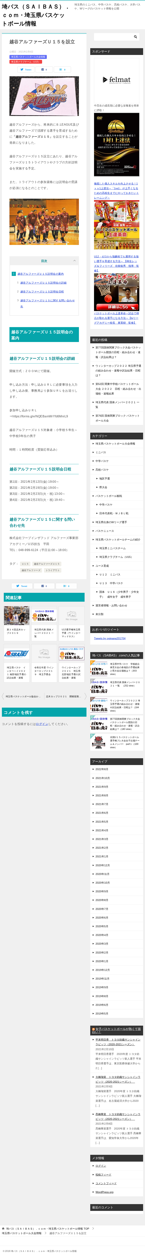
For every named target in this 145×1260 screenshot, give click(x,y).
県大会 (103, 487)
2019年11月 (103, 978)
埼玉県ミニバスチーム (112, 548)
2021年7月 (102, 804)
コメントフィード (106, 1183)
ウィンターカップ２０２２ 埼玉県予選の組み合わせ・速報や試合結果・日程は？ (118, 370)
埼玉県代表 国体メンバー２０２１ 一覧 (44, 633)
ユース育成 (102, 565)
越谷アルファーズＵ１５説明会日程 (42, 291)
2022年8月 (102, 769)
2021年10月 (103, 778)
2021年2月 (102, 847)
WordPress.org (104, 1192)
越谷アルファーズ (31, 570)
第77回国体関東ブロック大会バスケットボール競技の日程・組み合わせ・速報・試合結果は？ (118, 352)
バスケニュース (105, 530)
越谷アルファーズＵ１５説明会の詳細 (43, 282)
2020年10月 (103, 882)
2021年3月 (102, 839)
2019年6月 (102, 1004)
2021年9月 (102, 786)
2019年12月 (103, 969)
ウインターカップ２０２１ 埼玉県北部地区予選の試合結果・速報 (71, 672)
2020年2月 (102, 952)
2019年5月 (102, 1013)
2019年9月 (102, 987)
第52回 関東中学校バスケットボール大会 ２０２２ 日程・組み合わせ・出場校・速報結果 (118, 388)
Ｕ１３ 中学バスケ (111, 583)
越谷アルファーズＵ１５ (47, 564)
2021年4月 (102, 830)
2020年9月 (102, 891)
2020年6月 (102, 917)
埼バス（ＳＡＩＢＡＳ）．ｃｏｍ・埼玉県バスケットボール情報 (36, 15)
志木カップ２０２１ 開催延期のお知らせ (66, 696)
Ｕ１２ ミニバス (109, 574)
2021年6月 (102, 812)
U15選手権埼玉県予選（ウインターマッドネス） (71, 633)
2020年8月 (102, 900)
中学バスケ (102, 460)
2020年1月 (102, 961)
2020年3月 (102, 943)
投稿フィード (103, 1174)
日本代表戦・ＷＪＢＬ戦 (113, 513)
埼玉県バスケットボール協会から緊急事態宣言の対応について (25, 696)
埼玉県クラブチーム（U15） (25, 61)
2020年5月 (102, 926)
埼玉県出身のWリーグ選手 (111, 522)
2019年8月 (102, 996)
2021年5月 (102, 821)
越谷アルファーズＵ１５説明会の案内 (41, 273)
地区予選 (104, 478)
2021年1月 (102, 856)
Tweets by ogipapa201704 (110, 638)
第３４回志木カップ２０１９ (16, 631)
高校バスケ (102, 469)
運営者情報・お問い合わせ (111, 605)
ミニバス (101, 452)
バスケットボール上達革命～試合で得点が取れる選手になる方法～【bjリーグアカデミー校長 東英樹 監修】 (116, 318)
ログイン (42, 724)
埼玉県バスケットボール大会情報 (28, 57)
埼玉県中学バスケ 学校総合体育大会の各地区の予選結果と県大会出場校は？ (125, 669)
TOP (47, 1228)
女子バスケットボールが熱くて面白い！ (116, 1030)
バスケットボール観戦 (109, 495)
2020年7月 (102, 908)
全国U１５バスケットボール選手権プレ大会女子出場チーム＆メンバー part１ (125, 742)
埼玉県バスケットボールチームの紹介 (118, 539)
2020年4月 (102, 935)
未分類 (99, 614)
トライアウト (53, 570)
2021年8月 (102, 795)
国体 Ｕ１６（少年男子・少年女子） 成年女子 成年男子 (119, 594)
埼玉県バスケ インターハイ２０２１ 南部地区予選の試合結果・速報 (16, 672)
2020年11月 (103, 874)
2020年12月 (103, 865)
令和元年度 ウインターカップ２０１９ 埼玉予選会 (44, 671)
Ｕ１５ (25, 564)
